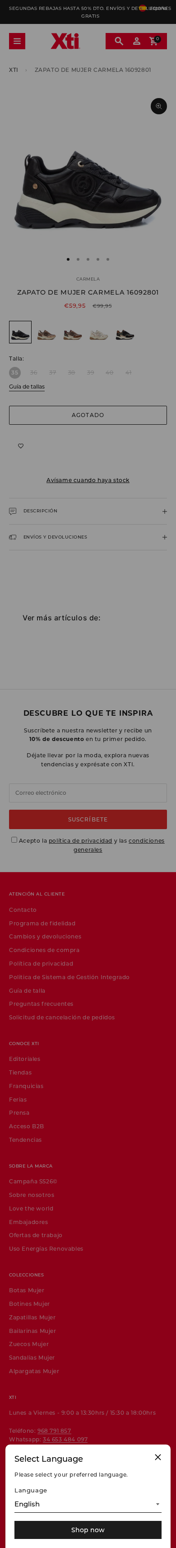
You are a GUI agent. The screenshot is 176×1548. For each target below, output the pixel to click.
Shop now (88, 1529)
